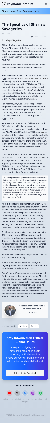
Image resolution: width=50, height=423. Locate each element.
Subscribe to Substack (25, 373)
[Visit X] (17, 393)
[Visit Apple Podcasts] (33, 393)
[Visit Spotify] (40, 393)
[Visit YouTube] (9, 393)
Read (36, 36)
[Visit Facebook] (25, 393)
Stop (44, 36)
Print (36, 326)
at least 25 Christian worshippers (33, 78)
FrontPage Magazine (11, 40)
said (42, 132)
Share (24, 326)
